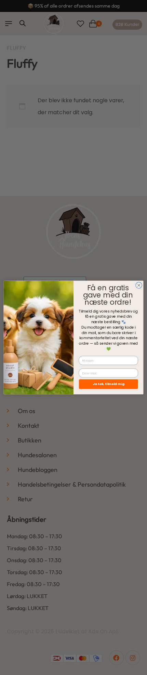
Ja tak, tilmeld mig (108, 384)
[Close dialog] (139, 285)
